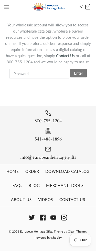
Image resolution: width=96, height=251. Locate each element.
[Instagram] (64, 217)
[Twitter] (32, 217)
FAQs (18, 185)
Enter (78, 73)
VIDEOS (45, 199)
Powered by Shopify (48, 237)
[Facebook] (43, 217)
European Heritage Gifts (36, 231)
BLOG (34, 185)
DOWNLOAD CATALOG (67, 171)
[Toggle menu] (6, 6)
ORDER (32, 171)
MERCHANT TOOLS (65, 185)
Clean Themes (77, 231)
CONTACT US (72, 199)
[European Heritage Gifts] (48, 7)
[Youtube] (53, 217)
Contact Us (66, 55)
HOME (12, 171)
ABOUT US (21, 199)
